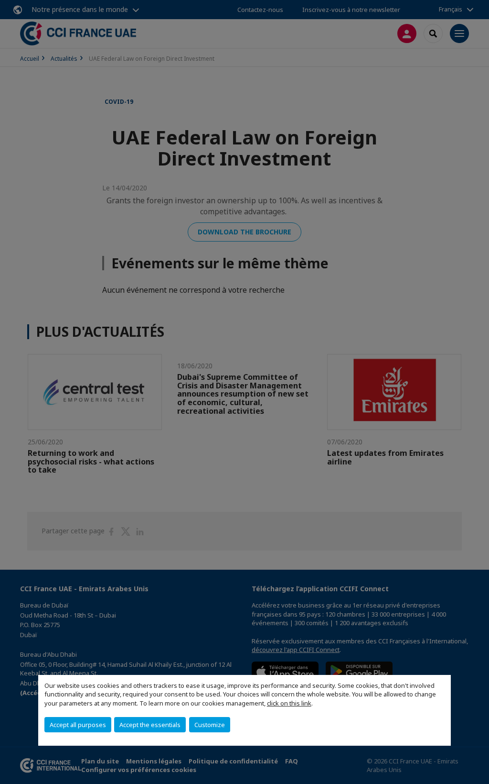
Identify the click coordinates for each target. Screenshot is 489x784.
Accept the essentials (150, 724)
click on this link (289, 703)
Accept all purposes (78, 724)
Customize (209, 724)
